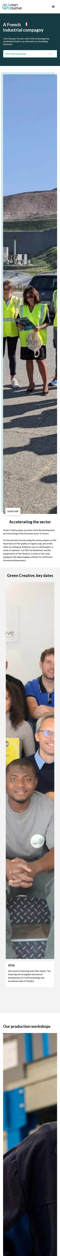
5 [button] (35, 1005)
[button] (53, 6)
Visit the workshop (15, 53)
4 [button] (29, 1005)
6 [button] (42, 1005)
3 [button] (22, 1005)
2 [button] (15, 1005)
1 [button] (9, 1005)
